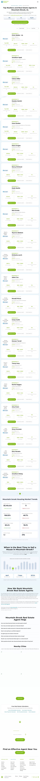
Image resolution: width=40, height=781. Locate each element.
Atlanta (2, 762)
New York (13, 762)
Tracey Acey (16, 363)
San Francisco (13, 766)
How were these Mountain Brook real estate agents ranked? (14, 623)
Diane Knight (16, 145)
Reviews (21, 766)
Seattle (12, 769)
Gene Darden (16, 123)
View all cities (13, 759)
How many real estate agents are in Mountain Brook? (12, 625)
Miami (2, 769)
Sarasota (12, 768)
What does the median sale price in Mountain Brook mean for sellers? (16, 628)
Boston (2, 765)
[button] (17, 493)
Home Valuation (32, 711)
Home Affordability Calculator (14, 710)
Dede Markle (16, 188)
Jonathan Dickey (17, 474)
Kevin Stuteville (14, 607)
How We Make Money (23, 770)
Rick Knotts (15, 210)
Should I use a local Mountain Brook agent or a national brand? (14, 638)
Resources (22, 768)
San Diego (13, 765)
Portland (12, 763)
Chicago (3, 766)
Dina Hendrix (16, 451)
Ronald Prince (16, 298)
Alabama (20, 5)
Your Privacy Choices (25, 777)
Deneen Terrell (16, 341)
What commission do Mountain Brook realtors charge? (12, 636)
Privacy (20, 776)
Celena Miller (16, 78)
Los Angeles (3, 768)
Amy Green (15, 407)
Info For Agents (32, 763)
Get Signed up (32, 765)
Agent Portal (32, 762)
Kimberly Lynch (17, 255)
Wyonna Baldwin (17, 232)
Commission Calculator (27, 710)
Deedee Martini (17, 101)
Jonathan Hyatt (17, 57)
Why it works (23, 765)
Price (29, 28)
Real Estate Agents (14, 5)
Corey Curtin (16, 320)
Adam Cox (15, 277)
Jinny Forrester (17, 429)
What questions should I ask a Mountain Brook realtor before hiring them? (17, 641)
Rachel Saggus (17, 384)
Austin (2, 763)
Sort (17, 28)
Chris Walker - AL (17, 35)
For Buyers (22, 763)
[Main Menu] (38, 2)
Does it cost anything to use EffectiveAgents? (10, 630)
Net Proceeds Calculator (22, 711)
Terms (16, 776)
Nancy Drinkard (17, 167)
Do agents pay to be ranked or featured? (9, 633)
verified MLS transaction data (16, 15)
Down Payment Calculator (10, 711)
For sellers (22, 762)
